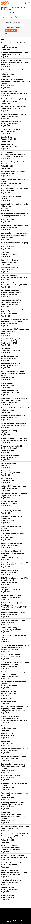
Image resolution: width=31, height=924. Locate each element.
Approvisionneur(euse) (9, 275)
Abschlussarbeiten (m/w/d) (10, 364)
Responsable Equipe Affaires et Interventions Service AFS (12, 717)
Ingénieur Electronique (9, 91)
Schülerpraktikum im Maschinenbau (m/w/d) (14, 44)
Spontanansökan (7, 733)
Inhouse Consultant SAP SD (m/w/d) (13, 171)
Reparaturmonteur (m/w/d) (11, 122)
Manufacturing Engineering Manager (14, 53)
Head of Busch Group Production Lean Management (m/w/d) (14, 340)
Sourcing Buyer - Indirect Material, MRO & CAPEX (15, 180)
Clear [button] (7, 34)
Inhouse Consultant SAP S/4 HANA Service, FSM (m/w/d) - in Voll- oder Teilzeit (13, 373)
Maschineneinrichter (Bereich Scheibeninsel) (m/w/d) (11, 447)
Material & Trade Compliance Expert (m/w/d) (14, 71)
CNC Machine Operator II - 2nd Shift (14, 494)
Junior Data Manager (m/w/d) (11, 863)
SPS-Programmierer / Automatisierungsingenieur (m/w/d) (14, 153)
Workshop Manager (8, 895)
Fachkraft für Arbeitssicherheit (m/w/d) (15, 408)
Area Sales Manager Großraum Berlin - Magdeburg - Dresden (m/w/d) (15, 708)
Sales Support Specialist (9, 570)
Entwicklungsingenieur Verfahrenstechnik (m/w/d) (10, 847)
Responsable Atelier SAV (9, 268)
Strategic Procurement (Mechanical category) (13, 636)
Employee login (6, 9)
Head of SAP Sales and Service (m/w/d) (14, 749)
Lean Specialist (6, 137)
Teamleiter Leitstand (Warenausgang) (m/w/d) (14, 244)
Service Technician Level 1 (10, 356)
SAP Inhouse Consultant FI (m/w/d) (13, 613)
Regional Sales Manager (9, 431)
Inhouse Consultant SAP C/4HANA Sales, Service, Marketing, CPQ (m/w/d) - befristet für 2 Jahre (15, 836)
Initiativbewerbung (8, 478)
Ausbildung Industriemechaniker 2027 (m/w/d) (14, 784)
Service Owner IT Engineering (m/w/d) (14, 225)
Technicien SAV (6, 741)
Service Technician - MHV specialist (13, 423)
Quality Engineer (7, 471)
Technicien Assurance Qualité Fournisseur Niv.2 (11, 604)
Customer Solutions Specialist (11, 129)
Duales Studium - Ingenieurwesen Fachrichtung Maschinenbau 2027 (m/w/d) (13, 766)
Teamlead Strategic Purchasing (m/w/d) (15, 826)
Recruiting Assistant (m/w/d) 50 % (13, 415)
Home (4, 13)
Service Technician (7, 726)
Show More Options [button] (13, 28)
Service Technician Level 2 (10, 391)
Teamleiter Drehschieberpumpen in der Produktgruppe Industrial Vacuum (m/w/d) (15, 216)
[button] (29, 3)
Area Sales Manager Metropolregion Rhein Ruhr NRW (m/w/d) (14, 673)
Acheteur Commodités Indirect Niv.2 (14, 438)
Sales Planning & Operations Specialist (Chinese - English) (14, 205)
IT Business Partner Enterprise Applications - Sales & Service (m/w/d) (14, 61)
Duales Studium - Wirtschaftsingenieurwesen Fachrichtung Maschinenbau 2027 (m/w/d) (13, 815)
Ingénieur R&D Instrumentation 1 (13, 855)
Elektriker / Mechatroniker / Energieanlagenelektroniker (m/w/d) (14, 871)
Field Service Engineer (9, 463)
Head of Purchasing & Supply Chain (13, 106)
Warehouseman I (7, 509)
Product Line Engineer (9, 501)
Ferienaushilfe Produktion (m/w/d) (13, 486)
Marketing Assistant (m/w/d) (11, 880)
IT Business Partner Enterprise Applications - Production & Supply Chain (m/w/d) (15, 82)
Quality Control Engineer (10, 260)
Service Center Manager (9, 628)
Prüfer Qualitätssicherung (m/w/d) (13, 99)
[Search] (25, 3)
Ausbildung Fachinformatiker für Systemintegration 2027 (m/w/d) (12, 804)
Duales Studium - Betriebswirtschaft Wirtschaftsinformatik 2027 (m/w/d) (14, 234)
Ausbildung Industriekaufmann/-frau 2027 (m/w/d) (14, 794)
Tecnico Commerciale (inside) (11, 543)
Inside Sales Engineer (8, 691)
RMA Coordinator (7, 383)
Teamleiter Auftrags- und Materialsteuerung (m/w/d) (11, 291)
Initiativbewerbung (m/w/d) (11, 456)
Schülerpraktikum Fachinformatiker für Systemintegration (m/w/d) (15, 663)
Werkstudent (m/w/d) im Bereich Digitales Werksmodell (12, 535)
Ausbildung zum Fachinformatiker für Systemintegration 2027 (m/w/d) (14, 320)
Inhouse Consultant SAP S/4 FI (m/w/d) (15, 189)
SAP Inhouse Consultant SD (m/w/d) (13, 114)
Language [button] (5, 7)
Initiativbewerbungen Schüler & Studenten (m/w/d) (12, 163)
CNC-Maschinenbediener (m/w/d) (13, 620)
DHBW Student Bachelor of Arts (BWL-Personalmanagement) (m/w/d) (14, 399)
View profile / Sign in (18, 7)
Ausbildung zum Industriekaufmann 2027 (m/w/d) (14, 311)
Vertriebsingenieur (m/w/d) (11, 595)
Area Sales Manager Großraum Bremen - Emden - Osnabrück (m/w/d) (15, 646)
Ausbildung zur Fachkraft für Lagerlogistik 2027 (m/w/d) (11, 301)
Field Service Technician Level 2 (12, 655)
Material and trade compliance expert (14, 283)
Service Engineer (7, 145)
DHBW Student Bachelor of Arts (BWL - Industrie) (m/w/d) (14, 579)
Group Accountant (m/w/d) (10, 776)
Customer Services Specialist (11, 196)
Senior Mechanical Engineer (11, 526)
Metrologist (5, 252)
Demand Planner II (8, 588)
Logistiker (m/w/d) (7, 888)
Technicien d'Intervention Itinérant (13, 756)
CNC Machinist (6, 348)
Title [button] (2, 39)
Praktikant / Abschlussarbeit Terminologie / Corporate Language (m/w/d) (13, 553)
